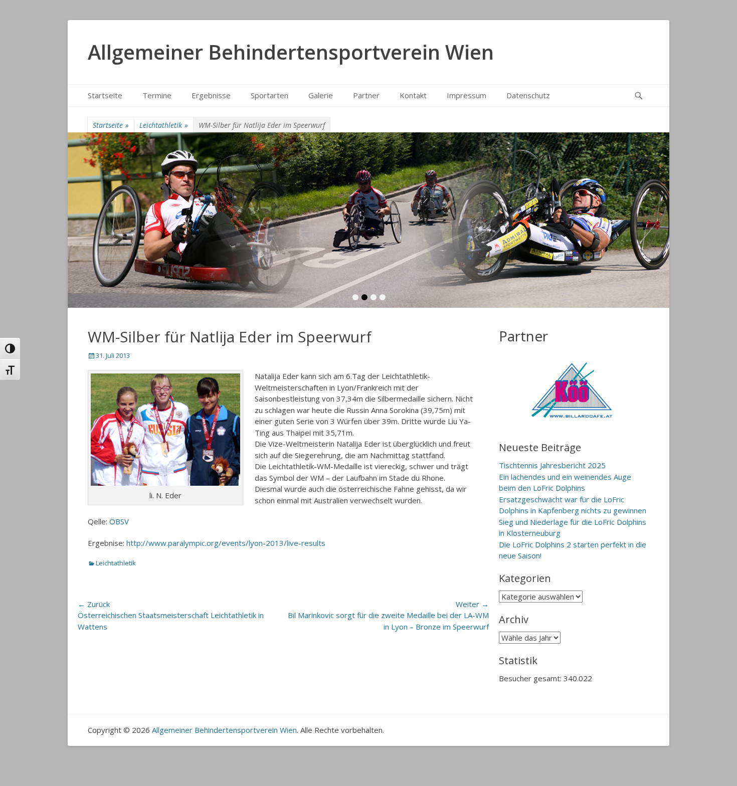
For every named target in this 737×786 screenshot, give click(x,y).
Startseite (105, 95)
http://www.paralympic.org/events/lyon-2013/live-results (226, 543)
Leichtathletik (163, 125)
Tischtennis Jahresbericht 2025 (552, 465)
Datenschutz (528, 95)
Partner (366, 95)
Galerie (320, 95)
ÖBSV (118, 521)
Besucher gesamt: (531, 678)
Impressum (466, 95)
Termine (156, 95)
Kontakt (413, 95)
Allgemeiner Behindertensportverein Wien (291, 52)
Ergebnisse (211, 95)
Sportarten (269, 95)
